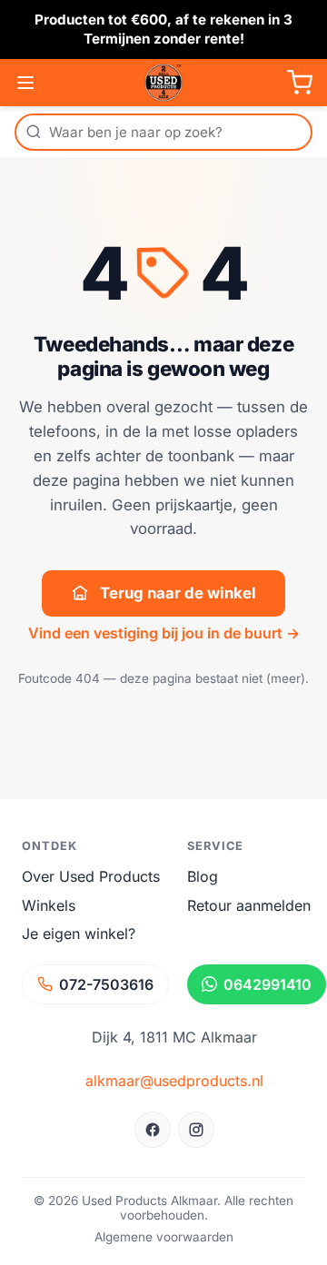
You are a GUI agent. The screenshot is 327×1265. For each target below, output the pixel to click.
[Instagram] (196, 1130)
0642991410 (267, 984)
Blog (202, 876)
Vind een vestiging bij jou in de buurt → (164, 633)
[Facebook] (152, 1130)
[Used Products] (163, 82)
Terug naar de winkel (178, 593)
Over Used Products (91, 876)
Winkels (48, 905)
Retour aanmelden (249, 905)
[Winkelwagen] (299, 82)
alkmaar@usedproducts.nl (174, 1081)
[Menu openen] (25, 83)
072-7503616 (106, 984)
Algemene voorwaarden (163, 1237)
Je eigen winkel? (78, 933)
